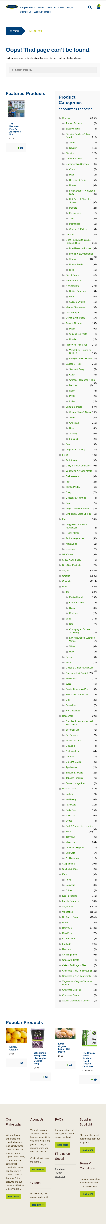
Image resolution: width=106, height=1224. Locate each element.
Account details (42, 12)
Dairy (68, 492)
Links (61, 7)
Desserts (70, 234)
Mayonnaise (75, 213)
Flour (71, 296)
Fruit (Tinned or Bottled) (80, 358)
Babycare (70, 885)
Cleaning (70, 746)
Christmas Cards (70, 995)
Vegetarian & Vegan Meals (79, 471)
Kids (64, 874)
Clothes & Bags (70, 869)
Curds (72, 169)
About (50, 7)
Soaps (69, 821)
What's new (68, 554)
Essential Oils (72, 730)
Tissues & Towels (74, 773)
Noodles (73, 339)
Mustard (73, 208)
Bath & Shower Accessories (79, 826)
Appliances (71, 767)
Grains (72, 259)
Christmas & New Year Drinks (76, 976)
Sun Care (70, 853)
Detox (65, 922)
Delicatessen (72, 476)
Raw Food (67, 933)
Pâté (71, 175)
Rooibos (73, 613)
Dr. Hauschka (72, 858)
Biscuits (70, 153)
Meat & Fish (72, 544)
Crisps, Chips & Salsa (80, 412)
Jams (72, 218)
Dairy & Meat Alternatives (78, 466)
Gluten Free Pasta (78, 334)
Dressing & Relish (78, 180)
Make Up (70, 842)
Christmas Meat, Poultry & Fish (77, 971)
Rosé (72, 652)
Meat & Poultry (73, 487)
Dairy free (67, 928)
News (41, 7)
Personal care (69, 788)
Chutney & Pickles (78, 229)
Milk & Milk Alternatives (77, 694)
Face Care (71, 805)
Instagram (60, 1176)
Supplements (68, 864)
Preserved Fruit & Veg (76, 345)
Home (16, 31)
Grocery (66, 118)
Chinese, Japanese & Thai (82, 380)
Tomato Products (74, 123)
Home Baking (72, 286)
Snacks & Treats (74, 407)
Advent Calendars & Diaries (76, 1001)
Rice (71, 270)
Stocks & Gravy (76, 369)
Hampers (66, 949)
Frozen (65, 519)
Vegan (65, 570)
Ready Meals (72, 533)
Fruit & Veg (71, 460)
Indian (72, 401)
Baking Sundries (77, 291)
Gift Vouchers (68, 938)
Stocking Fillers (69, 955)
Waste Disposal (73, 740)
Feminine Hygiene (75, 847)
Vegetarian (67, 906)
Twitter (58, 1173)
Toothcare (70, 837)
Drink (64, 586)
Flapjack (73, 439)
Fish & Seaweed (74, 275)
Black (72, 608)
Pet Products (72, 735)
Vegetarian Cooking (75, 449)
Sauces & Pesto (74, 364)
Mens (68, 831)
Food (68, 880)
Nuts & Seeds (76, 264)
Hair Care (70, 815)
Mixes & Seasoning (75, 307)
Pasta (72, 329)
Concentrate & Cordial (77, 673)
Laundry (70, 756)
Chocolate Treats (70, 960)
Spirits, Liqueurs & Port (77, 689)
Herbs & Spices (73, 280)
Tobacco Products (74, 778)
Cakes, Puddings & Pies (74, 965)
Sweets (73, 417)
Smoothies (71, 705)
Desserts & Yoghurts (76, 498)
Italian (72, 391)
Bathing (69, 794)
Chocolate (74, 423)
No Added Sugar (70, 917)
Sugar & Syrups (77, 302)
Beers (69, 657)
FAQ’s (70, 7)
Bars (71, 428)
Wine (68, 619)
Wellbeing (71, 799)
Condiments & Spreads (77, 164)
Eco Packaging (69, 896)
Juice (68, 684)
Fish (68, 482)
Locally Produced (70, 901)
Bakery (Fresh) (73, 129)
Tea (67, 592)
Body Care (71, 810)
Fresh (65, 455)
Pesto (72, 396)
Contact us (25, 12)
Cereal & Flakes (74, 158)
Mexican (73, 385)
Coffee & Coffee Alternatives (79, 668)
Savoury (73, 148)
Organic (66, 576)
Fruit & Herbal (76, 597)
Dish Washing (73, 751)
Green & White (76, 602)
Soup (68, 444)
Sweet (72, 142)
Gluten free (67, 581)
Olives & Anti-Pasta (75, 318)
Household (67, 716)
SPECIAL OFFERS (71, 560)
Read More (13, 1196)
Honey (72, 185)
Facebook (60, 1169)
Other (72, 375)
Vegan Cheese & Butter (77, 508)
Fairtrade (66, 944)
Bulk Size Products (71, 565)
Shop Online (26, 7)
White (72, 646)
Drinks (69, 890)
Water (68, 662)
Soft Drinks (71, 678)
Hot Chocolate (73, 710)
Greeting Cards (73, 762)
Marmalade (74, 224)
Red (71, 624)
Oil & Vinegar (72, 312)
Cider (68, 700)
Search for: (90, 7)
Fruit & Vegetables (75, 538)
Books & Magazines (75, 783)
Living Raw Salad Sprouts (78, 514)
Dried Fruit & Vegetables (81, 254)
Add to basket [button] (21, 147)
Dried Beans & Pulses (80, 248)
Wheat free (67, 912)
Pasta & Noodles (74, 323)
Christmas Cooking (71, 990)
